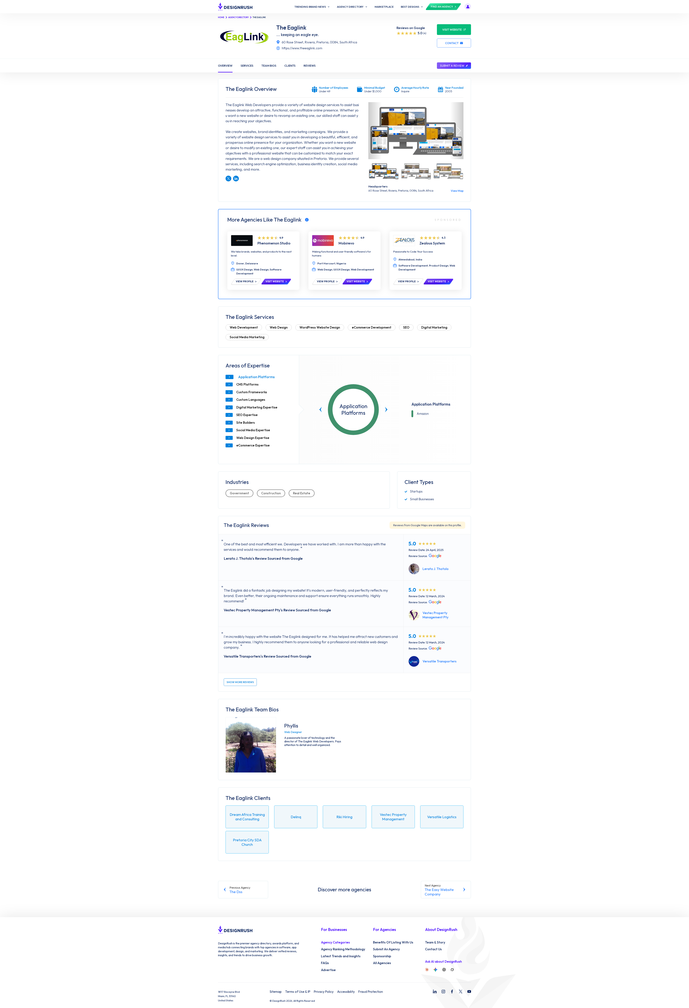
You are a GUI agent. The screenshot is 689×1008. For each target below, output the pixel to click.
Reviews (310, 65)
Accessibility (346, 992)
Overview (225, 65)
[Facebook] (452, 991)
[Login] (468, 6)
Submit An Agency (386, 949)
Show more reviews (240, 682)
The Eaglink (291, 27)
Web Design (279, 327)
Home (221, 17)
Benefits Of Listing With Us (393, 942)
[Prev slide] (320, 409)
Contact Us (433, 949)
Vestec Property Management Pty (435, 615)
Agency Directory (238, 17)
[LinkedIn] (435, 991)
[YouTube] (469, 991)
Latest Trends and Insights (340, 956)
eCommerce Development (371, 327)
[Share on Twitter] (228, 178)
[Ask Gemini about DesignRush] (435, 969)
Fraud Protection (370, 992)
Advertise (328, 970)
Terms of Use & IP (297, 992)
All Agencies (382, 963)
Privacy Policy (324, 992)
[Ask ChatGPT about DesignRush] (444, 969)
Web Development (244, 327)
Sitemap (276, 992)
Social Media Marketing (247, 337)
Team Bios (268, 65)
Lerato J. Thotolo (436, 569)
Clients (290, 65)
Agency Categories (335, 942)
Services (247, 65)
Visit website (452, 29)
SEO (406, 327)
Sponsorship (382, 956)
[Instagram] (443, 991)
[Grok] (452, 969)
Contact (452, 43)
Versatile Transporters (439, 661)
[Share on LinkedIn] (236, 178)
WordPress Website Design (319, 327)
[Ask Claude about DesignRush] (427, 969)
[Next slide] (386, 409)
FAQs (325, 963)
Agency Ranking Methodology (343, 949)
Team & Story (435, 942)
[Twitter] (460, 991)
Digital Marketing (434, 327)
